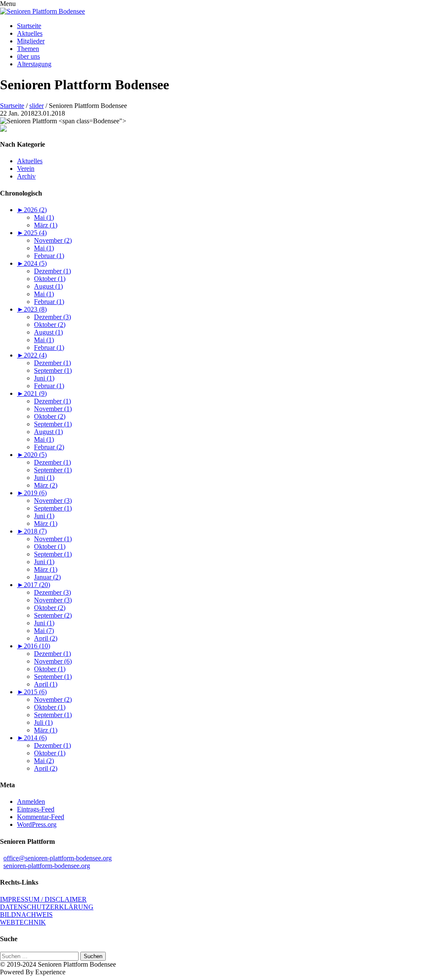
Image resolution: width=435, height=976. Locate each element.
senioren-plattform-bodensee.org (46, 865)
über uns (28, 56)
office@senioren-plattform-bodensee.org (57, 858)
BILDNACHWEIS (26, 914)
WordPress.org (36, 824)
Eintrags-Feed (35, 809)
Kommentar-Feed (40, 816)
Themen (28, 48)
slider (36, 105)
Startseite (29, 25)
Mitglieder (31, 41)
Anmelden (31, 801)
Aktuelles (29, 33)
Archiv (26, 176)
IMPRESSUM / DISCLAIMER (43, 899)
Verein (25, 168)
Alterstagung (34, 64)
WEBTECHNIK (23, 922)
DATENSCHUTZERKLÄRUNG (46, 907)
